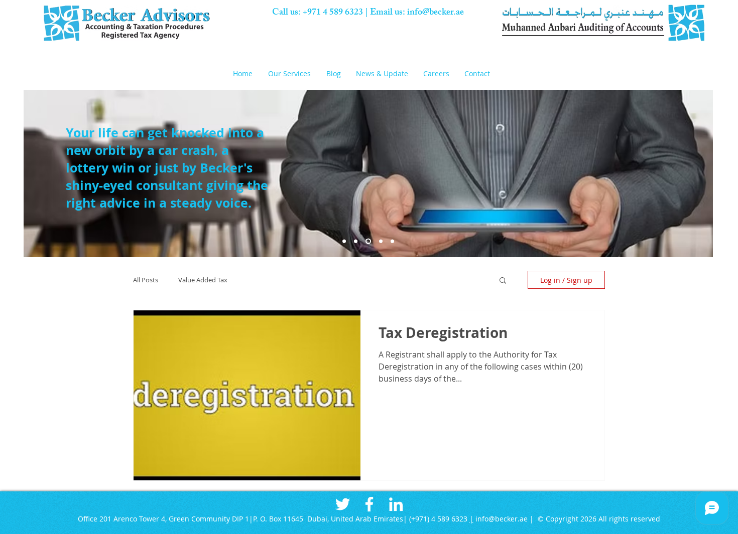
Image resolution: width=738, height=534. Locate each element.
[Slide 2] (355, 241)
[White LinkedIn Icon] (396, 504)
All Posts (145, 279)
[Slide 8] (381, 241)
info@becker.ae (435, 13)
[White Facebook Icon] (369, 504)
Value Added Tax (202, 279)
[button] (292, 73)
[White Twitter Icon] (342, 504)
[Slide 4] (368, 241)
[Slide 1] (344, 241)
